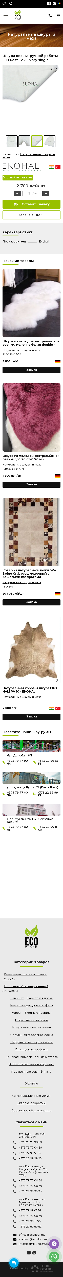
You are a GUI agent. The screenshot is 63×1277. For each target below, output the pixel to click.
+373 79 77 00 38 (17, 794)
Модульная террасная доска (31, 1035)
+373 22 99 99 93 (47, 794)
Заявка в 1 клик (32, 215)
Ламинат (17, 998)
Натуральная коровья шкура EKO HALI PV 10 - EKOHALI (30, 689)
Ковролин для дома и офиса (31, 1005)
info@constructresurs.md (34, 1243)
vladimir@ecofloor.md (34, 1239)
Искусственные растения (31, 1027)
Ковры (16, 1012)
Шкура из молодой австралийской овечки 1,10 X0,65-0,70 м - (31, 457)
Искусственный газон (31, 1020)
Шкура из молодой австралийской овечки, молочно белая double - (31, 343)
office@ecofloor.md (32, 1234)
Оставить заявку (36, 204)
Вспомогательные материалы (31, 1064)
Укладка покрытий (31, 1103)
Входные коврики (38, 1012)
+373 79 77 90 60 (17, 762)
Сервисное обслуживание (32, 1110)
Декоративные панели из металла (31, 1057)
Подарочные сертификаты (31, 1071)
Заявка (31, 369)
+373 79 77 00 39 (30, 1147)
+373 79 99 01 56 (30, 1210)
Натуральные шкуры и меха (29, 156)
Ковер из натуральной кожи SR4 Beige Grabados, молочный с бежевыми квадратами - (29, 574)
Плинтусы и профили (31, 1049)
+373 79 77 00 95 (17, 828)
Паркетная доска (40, 998)
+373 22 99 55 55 (48, 762)
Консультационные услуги (32, 1095)
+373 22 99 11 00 (47, 828)
